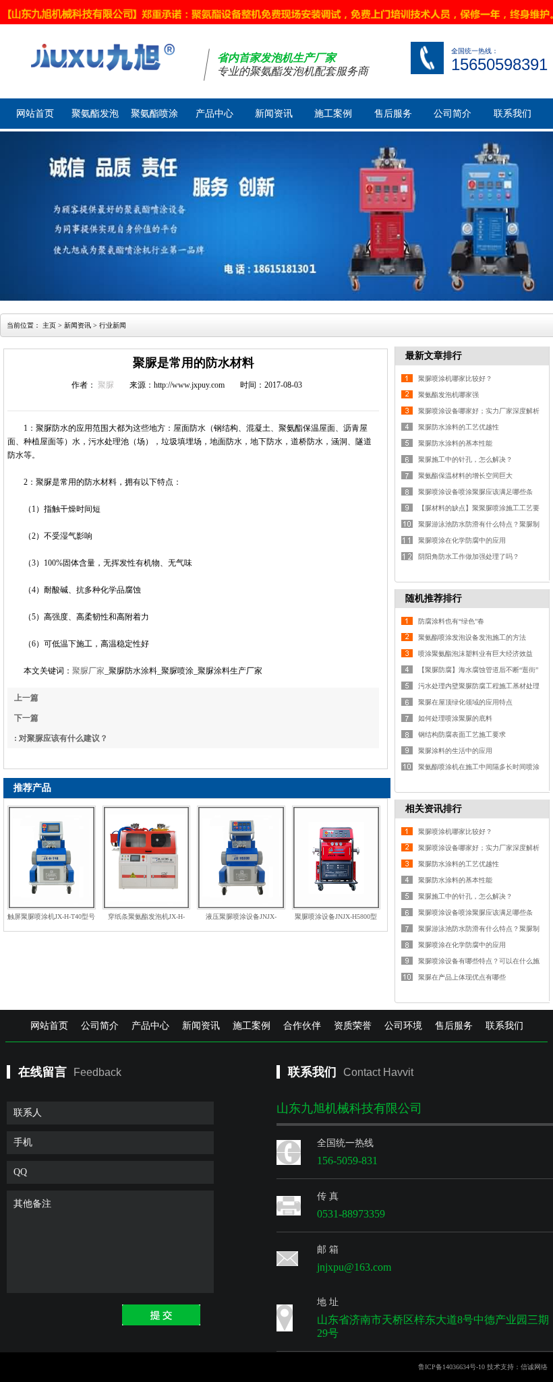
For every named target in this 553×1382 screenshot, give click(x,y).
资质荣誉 (353, 1026)
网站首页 (35, 114)
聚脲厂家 (88, 670)
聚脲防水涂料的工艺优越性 (458, 427)
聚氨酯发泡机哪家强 (448, 394)
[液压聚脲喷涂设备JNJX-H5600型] (241, 857)
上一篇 (26, 697)
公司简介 (452, 114)
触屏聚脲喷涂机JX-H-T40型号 (51, 916)
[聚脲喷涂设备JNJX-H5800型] (336, 857)
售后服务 (393, 114)
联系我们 (512, 114)
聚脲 (106, 385)
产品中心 (214, 114)
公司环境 (403, 1026)
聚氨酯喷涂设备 (154, 119)
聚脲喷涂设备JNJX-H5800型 (336, 916)
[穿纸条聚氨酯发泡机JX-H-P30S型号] (147, 857)
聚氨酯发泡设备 (95, 119)
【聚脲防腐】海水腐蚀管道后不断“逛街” (478, 669)
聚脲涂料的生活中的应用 (455, 750)
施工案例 (333, 114)
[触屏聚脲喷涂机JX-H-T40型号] (51, 857)
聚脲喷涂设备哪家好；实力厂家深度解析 (479, 411)
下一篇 (26, 718)
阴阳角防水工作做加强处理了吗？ (468, 556)
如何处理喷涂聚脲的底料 (455, 718)
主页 (49, 325)
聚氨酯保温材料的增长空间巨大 (465, 475)
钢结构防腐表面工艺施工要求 (462, 734)
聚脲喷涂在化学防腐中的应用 (462, 540)
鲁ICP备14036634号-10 (451, 1367)
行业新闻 (112, 325)
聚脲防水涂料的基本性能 (455, 443)
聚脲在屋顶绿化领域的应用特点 (465, 702)
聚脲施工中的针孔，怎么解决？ (465, 459)
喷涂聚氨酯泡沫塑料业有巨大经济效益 (475, 653)
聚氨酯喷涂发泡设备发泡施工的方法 (472, 637)
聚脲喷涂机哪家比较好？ (455, 378)
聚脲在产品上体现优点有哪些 (462, 977)
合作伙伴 (302, 1026)
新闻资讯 (274, 114)
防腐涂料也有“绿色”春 (451, 621)
